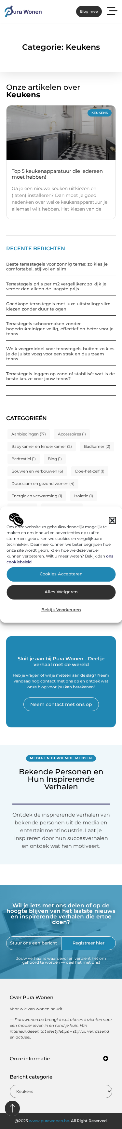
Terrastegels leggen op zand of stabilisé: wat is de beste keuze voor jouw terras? (60, 376)
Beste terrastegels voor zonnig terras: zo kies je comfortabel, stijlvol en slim (57, 266)
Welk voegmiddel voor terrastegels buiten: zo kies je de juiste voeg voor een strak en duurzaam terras (60, 353)
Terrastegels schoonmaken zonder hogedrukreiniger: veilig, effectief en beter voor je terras (60, 328)
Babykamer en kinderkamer (41, 446)
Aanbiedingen (28, 434)
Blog (55, 458)
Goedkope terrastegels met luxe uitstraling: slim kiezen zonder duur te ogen (58, 306)
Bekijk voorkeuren (61, 610)
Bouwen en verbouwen (37, 471)
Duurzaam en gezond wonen (43, 483)
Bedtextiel (23, 458)
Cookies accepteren (61, 574)
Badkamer (97, 446)
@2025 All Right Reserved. (61, 1120)
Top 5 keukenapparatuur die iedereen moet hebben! (57, 174)
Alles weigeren (61, 592)
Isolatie (83, 495)
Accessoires (72, 434)
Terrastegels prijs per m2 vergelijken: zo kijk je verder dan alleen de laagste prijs (56, 286)
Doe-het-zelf (89, 471)
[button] (112, 520)
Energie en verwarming (36, 495)
